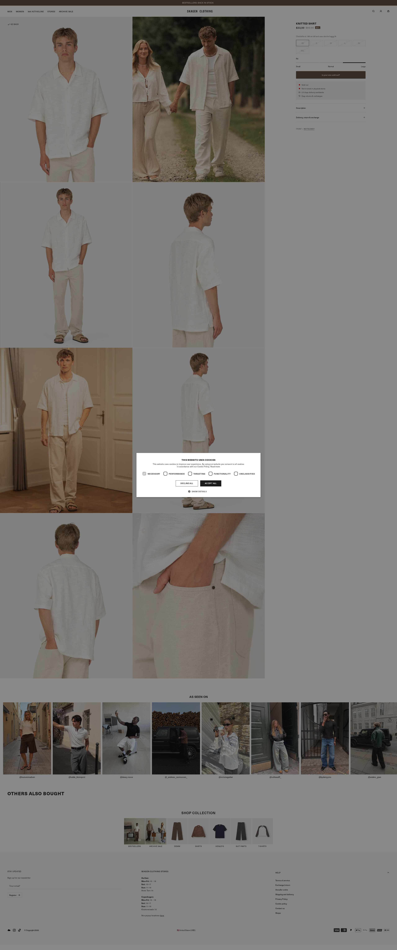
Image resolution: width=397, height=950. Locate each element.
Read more (215, 466)
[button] (198, 491)
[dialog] (198, 475)
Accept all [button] (211, 483)
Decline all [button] (187, 483)
